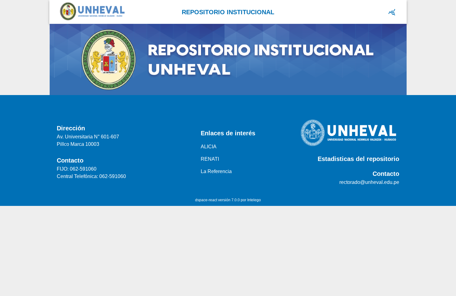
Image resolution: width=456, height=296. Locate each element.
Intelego (254, 200)
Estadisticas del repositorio (358, 158)
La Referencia (216, 171)
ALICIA (209, 146)
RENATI (210, 159)
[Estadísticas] (391, 12)
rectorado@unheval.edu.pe (369, 182)
